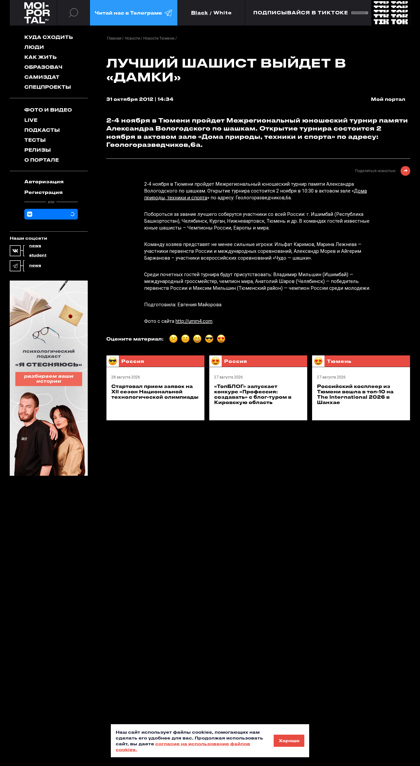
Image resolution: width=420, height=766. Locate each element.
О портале (41, 160)
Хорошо (289, 740)
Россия (132, 361)
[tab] (51, 182)
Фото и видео (48, 110)
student (37, 255)
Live (30, 120)
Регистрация (43, 192)
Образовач (43, 67)
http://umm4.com (193, 321)
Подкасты (42, 130)
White (222, 12)
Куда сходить (48, 37)
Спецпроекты (47, 87)
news (35, 246)
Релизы (37, 150)
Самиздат (42, 77)
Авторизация (44, 181)
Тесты (35, 140)
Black (199, 12)
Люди (34, 47)
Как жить (40, 57)
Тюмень (339, 361)
